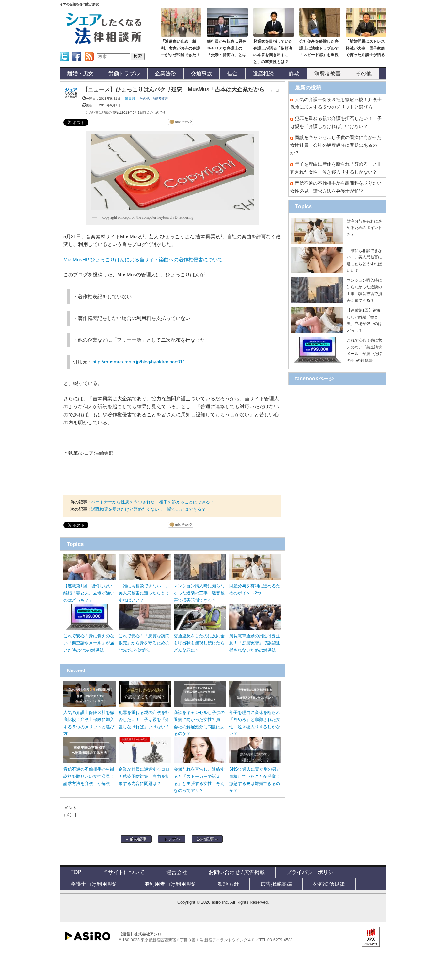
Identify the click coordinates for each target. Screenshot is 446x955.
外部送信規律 (329, 884)
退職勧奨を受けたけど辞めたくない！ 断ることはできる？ (148, 509)
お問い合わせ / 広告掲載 (237, 872)
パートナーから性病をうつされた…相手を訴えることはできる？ (152, 502)
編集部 (130, 98)
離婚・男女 (80, 73)
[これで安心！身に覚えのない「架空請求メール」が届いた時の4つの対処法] (89, 628)
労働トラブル (124, 73)
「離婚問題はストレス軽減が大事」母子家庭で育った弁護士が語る (365, 48)
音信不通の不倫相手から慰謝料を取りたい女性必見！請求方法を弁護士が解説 (88, 776)
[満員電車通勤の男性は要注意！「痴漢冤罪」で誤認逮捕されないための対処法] (255, 628)
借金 (232, 73)
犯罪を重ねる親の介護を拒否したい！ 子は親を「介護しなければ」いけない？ (144, 719)
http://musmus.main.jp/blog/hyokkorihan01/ (138, 361)
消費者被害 (327, 73)
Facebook (76, 63)
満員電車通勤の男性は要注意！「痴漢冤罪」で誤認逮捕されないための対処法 (254, 643)
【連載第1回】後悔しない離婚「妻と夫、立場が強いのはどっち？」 (88, 593)
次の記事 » (207, 839)
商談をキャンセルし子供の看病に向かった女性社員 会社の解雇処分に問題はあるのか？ (336, 145)
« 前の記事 (136, 839)
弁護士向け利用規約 (94, 884)
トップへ (171, 839)
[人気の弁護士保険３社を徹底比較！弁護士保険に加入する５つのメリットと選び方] (89, 705)
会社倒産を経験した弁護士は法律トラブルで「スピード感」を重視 (319, 48)
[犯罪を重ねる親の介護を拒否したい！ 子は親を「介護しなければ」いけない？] (145, 705)
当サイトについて (124, 872)
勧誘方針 (228, 884)
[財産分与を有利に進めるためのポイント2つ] (255, 578)
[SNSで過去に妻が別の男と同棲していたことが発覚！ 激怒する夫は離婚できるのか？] (255, 762)
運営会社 (176, 872)
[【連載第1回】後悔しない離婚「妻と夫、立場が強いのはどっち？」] (89, 578)
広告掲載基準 (276, 884)
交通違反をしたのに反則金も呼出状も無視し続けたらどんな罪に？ (199, 643)
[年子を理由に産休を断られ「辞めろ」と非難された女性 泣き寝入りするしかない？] (255, 705)
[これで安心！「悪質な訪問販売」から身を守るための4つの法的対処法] (145, 628)
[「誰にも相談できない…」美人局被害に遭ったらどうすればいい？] (145, 578)
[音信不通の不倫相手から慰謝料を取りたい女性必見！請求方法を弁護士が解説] (89, 762)
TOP (76, 872)
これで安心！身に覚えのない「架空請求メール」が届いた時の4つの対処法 (88, 643)
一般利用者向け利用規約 (168, 884)
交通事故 (201, 73)
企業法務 (165, 73)
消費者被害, (160, 98)
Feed (87, 63)
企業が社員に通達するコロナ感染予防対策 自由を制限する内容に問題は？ (144, 776)
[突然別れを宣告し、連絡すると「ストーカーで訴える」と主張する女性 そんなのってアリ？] (200, 762)
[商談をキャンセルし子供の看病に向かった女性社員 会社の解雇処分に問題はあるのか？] (200, 705)
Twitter (64, 63)
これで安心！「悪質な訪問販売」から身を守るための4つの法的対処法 (144, 643)
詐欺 (294, 73)
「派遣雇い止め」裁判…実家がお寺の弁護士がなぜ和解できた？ (180, 48)
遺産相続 (263, 73)
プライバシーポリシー (312, 872)
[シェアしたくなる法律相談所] (103, 42)
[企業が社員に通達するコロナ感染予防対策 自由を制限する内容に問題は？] (145, 762)
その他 (364, 73)
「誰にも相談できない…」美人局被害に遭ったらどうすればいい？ (144, 593)
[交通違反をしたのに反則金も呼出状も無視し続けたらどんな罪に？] (200, 628)
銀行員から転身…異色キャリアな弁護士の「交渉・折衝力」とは (226, 48)
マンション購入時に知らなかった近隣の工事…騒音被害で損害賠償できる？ (199, 593)
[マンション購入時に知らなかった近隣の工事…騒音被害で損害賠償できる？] (200, 578)
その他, (145, 98)
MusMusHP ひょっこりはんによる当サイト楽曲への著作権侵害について (143, 259)
